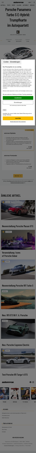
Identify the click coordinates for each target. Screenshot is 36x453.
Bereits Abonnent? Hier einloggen (18, 121)
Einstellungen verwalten (18, 102)
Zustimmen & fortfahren (18, 98)
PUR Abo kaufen (18, 118)
